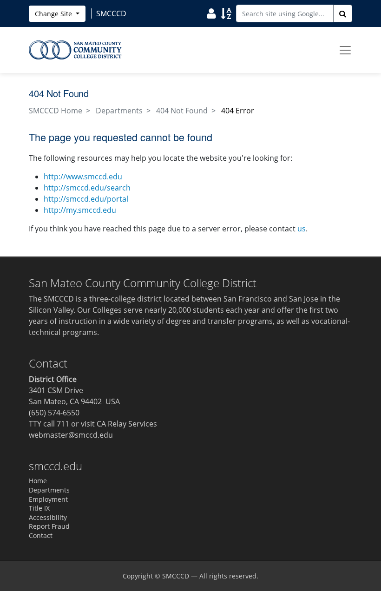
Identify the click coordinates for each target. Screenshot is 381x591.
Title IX (39, 508)
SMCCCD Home (55, 110)
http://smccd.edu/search (87, 188)
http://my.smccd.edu (80, 210)
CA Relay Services (127, 424)
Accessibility (48, 517)
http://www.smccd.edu (83, 176)
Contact (41, 535)
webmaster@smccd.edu (71, 435)
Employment (48, 499)
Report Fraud (49, 526)
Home (38, 480)
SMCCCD (175, 575)
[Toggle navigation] (345, 50)
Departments (119, 110)
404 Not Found (182, 110)
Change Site (54, 13)
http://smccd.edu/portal (86, 199)
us (301, 228)
